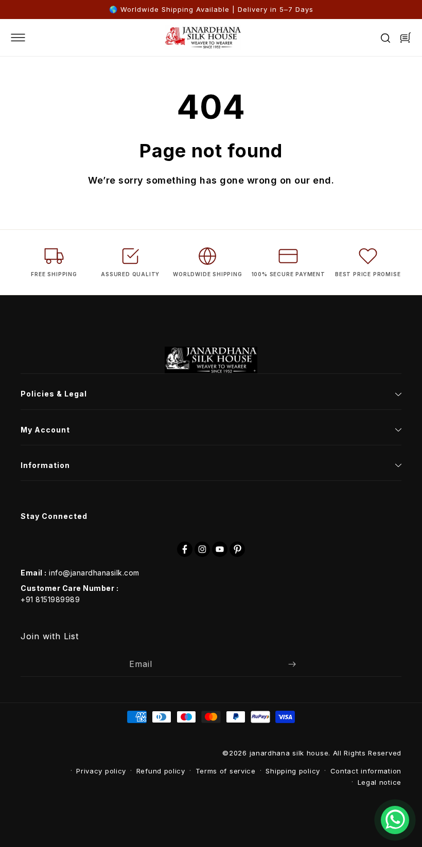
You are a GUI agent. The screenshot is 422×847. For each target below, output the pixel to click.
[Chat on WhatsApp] (395, 820)
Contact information (365, 771)
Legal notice (379, 782)
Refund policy (160, 771)
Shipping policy (293, 771)
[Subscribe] (291, 664)
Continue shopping (264, 218)
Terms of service (226, 771)
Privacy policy (101, 771)
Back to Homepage (156, 218)
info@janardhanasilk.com (94, 572)
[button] (25, 37)
